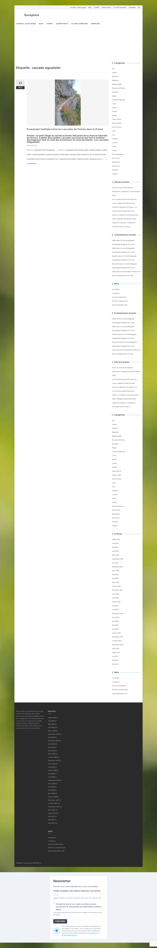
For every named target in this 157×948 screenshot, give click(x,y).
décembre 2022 (117, 590)
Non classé (116, 158)
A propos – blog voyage (78, 7)
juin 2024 (115, 563)
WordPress (37, 863)
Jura (113, 135)
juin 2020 (115, 609)
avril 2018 (115, 629)
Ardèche (115, 76)
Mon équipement (118, 154)
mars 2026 (115, 555)
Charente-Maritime (118, 100)
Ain (113, 68)
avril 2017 (115, 664)
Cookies (96, 7)
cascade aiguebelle (38, 154)
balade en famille (89, 150)
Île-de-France (116, 127)
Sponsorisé (116, 166)
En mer (114, 111)
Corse (114, 104)
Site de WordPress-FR (119, 305)
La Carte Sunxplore (119, 7)
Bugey (114, 96)
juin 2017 (115, 656)
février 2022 (116, 602)
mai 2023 (115, 574)
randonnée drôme (83, 159)
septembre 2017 (117, 645)
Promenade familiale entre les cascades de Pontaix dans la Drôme (65, 129)
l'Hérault (115, 139)
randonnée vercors (95, 159)
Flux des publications (119, 297)
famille (114, 115)
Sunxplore (132, 7)
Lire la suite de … (32, 145)
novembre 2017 (117, 637)
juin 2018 (115, 621)
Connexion (115, 293)
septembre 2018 (117, 613)
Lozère (114, 150)
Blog (89, 7)
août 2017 (115, 648)
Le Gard (114, 142)
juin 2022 (115, 598)
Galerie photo (106, 7)
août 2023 (115, 570)
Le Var (114, 146)
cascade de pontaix (51, 154)
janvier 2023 (116, 586)
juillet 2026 (116, 539)
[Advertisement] (78, 43)
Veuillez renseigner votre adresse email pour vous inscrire (76, 891)
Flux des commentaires (120, 301)
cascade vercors (86, 154)
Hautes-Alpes (116, 123)
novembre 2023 (117, 567)
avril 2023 (115, 578)
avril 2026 (115, 551)
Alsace (114, 72)
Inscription (115, 289)
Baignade (38, 150)
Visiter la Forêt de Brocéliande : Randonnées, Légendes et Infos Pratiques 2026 (126, 191)
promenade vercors (52, 159)
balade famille (116, 84)
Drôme (44, 150)
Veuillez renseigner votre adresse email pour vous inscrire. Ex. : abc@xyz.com (77, 898)
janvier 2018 (116, 633)
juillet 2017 (116, 652)
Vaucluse (115, 170)
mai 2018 (115, 625)
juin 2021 (115, 606)
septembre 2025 (117, 559)
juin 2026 (115, 543)
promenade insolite (99, 154)
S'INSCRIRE (60, 921)
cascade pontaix (75, 154)
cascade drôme (64, 154)
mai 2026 (115, 547)
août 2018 (115, 617)
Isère (114, 131)
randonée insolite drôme (67, 159)
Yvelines (115, 174)
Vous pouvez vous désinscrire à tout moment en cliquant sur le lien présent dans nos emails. (77, 913)
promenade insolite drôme (36, 159)
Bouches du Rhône (118, 88)
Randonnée (51, 150)
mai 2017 (115, 660)
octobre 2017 (117, 641)
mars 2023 (115, 582)
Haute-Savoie (116, 119)
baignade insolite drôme (75, 150)
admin (114, 240)
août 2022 (115, 594)
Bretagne (115, 92)
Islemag (18, 863)
